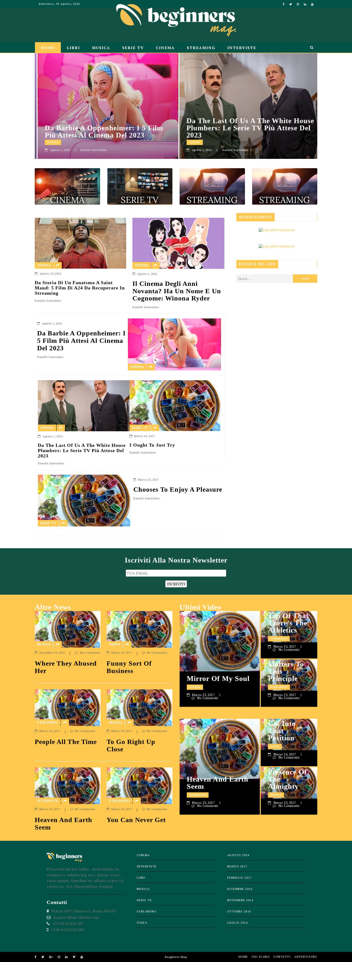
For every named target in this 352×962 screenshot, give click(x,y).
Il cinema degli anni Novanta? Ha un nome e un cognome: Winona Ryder (176, 291)
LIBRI (73, 47)
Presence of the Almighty (287, 779)
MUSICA (101, 47)
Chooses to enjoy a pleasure (177, 489)
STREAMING (201, 47)
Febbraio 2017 (239, 877)
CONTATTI (282, 956)
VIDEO (114, 644)
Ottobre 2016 (239, 911)
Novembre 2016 (240, 900)
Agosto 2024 (238, 855)
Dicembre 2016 (240, 889)
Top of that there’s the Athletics (288, 623)
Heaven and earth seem (63, 823)
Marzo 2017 (237, 866)
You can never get (136, 820)
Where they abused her (66, 667)
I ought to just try (152, 445)
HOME (48, 47)
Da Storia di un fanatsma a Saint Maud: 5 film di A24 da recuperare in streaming (80, 288)
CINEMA (165, 47)
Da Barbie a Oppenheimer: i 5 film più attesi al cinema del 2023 (101, 131)
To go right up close (131, 745)
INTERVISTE (241, 47)
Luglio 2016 (237, 922)
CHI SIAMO (261, 956)
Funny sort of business (129, 667)
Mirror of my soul (218, 678)
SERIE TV (133, 47)
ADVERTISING (305, 956)
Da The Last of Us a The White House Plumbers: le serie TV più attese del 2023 (247, 128)
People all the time (66, 741)
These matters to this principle (286, 667)
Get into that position (282, 731)
